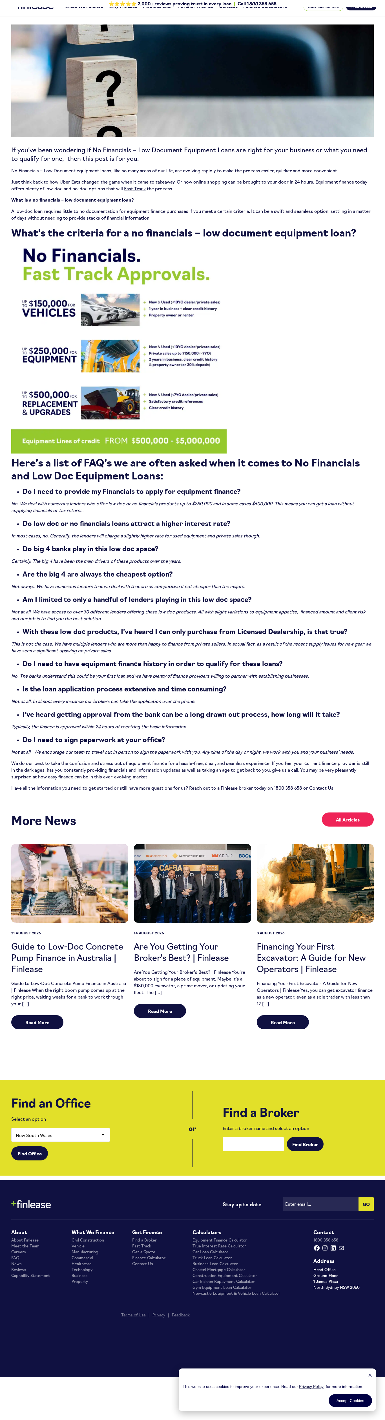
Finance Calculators (265, 15)
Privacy (158, 1324)
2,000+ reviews (154, 3)
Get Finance (147, 1241)
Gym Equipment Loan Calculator (222, 1297)
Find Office (30, 1163)
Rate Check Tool (323, 16)
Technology (82, 1279)
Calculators (207, 1241)
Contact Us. (322, 797)
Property (80, 1291)
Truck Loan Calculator (212, 1267)
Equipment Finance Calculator (220, 1249)
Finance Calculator (148, 1267)
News (16, 1273)
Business (80, 1285)
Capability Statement (30, 1285)
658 (271, 3)
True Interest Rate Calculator (219, 1255)
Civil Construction (88, 1249)
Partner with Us (195, 15)
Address (324, 1270)
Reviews (18, 1279)
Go (366, 1214)
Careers (18, 1261)
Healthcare (82, 1273)
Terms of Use (133, 1324)
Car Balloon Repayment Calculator (224, 1291)
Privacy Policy (311, 1386)
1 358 (257, 3)
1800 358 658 (325, 1249)
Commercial (82, 1267)
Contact (228, 15)
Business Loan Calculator (215, 1273)
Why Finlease (123, 15)
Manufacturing (85, 1261)
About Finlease (25, 1249)
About (19, 1241)
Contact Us (142, 1273)
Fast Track (135, 198)
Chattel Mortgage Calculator (219, 1279)
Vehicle (78, 1255)
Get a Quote (143, 1261)
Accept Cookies (350, 1400)
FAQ (15, 1267)
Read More (37, 1032)
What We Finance (84, 15)
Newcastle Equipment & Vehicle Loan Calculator (236, 1303)
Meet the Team (25, 1255)
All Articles (348, 829)
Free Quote (361, 15)
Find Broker (305, 1154)
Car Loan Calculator (210, 1261)
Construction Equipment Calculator (225, 1285)
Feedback (181, 1324)
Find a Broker (157, 15)
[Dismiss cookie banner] (370, 1375)
